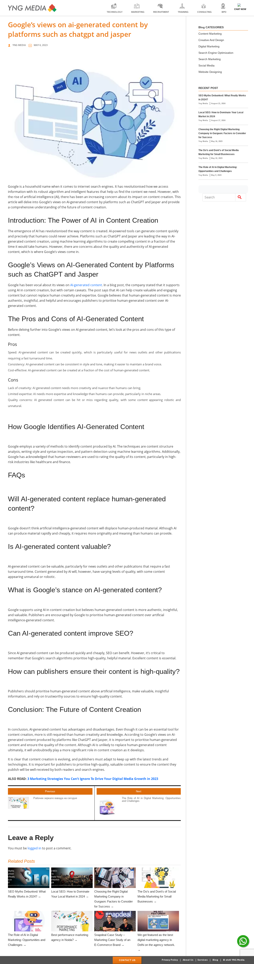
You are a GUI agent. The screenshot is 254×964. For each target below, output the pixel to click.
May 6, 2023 (41, 45)
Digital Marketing (208, 46)
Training (183, 12)
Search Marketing (209, 59)
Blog (215, 960)
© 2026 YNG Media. (234, 960)
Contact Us (127, 960)
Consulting (204, 12)
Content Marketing (210, 33)
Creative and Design (211, 40)
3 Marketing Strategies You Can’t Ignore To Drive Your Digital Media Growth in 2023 (92, 779)
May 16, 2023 (216, 141)
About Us (188, 960)
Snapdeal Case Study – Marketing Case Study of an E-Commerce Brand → (112, 939)
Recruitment (161, 12)
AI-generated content (86, 285)
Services (202, 960)
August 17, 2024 (218, 120)
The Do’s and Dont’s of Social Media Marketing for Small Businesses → (157, 896)
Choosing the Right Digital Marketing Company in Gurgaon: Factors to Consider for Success (222, 133)
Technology (114, 12)
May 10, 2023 (216, 158)
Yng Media (19, 45)
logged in (34, 848)
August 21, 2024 (218, 103)
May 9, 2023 (216, 175)
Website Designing (210, 71)
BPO (224, 12)
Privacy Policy (170, 960)
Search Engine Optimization (215, 52)
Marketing (137, 12)
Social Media (206, 65)
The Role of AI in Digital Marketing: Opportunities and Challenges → (26, 939)
